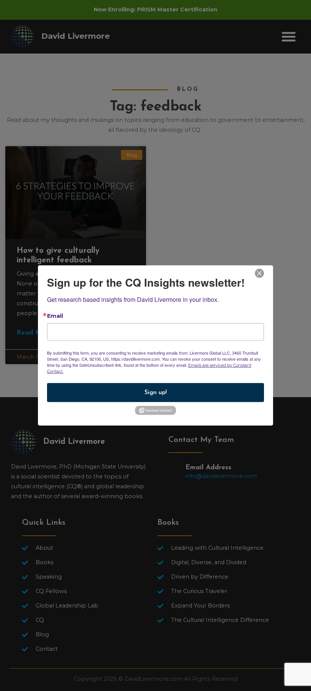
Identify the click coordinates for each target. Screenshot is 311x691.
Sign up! (156, 393)
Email (55, 316)
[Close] (259, 273)
